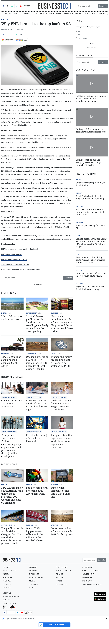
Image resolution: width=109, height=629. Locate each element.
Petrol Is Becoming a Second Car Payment (36, 438)
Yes (79, 31)
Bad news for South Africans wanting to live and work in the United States (91, 212)
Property (68, 14)
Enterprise (34, 574)
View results (91, 48)
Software (33, 584)
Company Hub (98, 14)
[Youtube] (21, 6)
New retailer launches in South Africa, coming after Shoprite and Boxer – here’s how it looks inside (62, 324)
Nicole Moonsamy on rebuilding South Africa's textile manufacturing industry (91, 98)
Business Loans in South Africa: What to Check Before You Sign (37, 405)
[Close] (106, 618)
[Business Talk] (27, 6)
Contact (7, 600)
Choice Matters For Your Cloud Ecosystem (11, 403)
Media (32, 581)
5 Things (79, 236)
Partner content (9, 397)
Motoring (43, 14)
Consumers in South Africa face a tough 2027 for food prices (62, 531)
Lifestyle (54, 525)
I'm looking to (83, 38)
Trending (78, 14)
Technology (61, 584)
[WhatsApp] (17, 34)
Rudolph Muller (7, 29)
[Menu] (2, 14)
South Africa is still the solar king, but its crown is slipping (90, 197)
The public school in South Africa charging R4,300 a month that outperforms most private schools (12, 536)
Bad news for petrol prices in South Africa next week (37, 490)
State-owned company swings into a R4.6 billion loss (60, 492)
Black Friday (61, 567)
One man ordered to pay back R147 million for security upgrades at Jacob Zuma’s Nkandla (37, 362)
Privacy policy (9, 603)
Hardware (7, 577)
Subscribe (102, 6)
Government (31, 313)
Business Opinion (63, 570)
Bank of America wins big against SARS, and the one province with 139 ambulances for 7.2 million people (91, 243)
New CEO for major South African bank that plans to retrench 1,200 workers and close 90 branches (12, 495)
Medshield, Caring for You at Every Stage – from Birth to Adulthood (61, 405)
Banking (8, 14)
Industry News (56, 14)
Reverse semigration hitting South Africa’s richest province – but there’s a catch (91, 260)
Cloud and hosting (91, 570)
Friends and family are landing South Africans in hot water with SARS (61, 361)
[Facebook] (3, 6)
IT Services (87, 577)
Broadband (87, 567)
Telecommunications (92, 584)
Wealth (87, 14)
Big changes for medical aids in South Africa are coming (90, 287)
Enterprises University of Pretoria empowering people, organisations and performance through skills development (12, 446)
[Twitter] (8, 6)
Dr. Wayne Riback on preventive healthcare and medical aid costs (91, 130)
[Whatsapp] (12, 6)
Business (17, 14)
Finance (25, 14)
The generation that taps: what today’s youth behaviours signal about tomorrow (62, 441)
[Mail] (21, 34)
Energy (34, 14)
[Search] (107, 14)
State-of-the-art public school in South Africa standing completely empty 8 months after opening (37, 324)
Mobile (59, 581)
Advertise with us (11, 596)
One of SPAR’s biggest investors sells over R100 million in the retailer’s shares (35, 534)
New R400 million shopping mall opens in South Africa (11, 361)
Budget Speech (9, 570)
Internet (60, 577)
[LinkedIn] (16, 6)
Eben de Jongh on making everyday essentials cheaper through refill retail (89, 162)
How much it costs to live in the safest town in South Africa (91, 274)
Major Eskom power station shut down (12, 318)
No (79, 34)
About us (7, 593)
